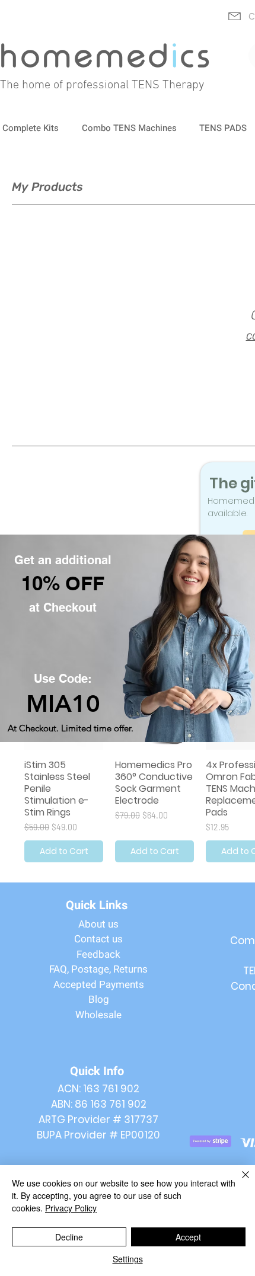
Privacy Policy (71, 1208)
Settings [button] (128, 1259)
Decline (69, 1237)
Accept (188, 1237)
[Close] (238, 1182)
